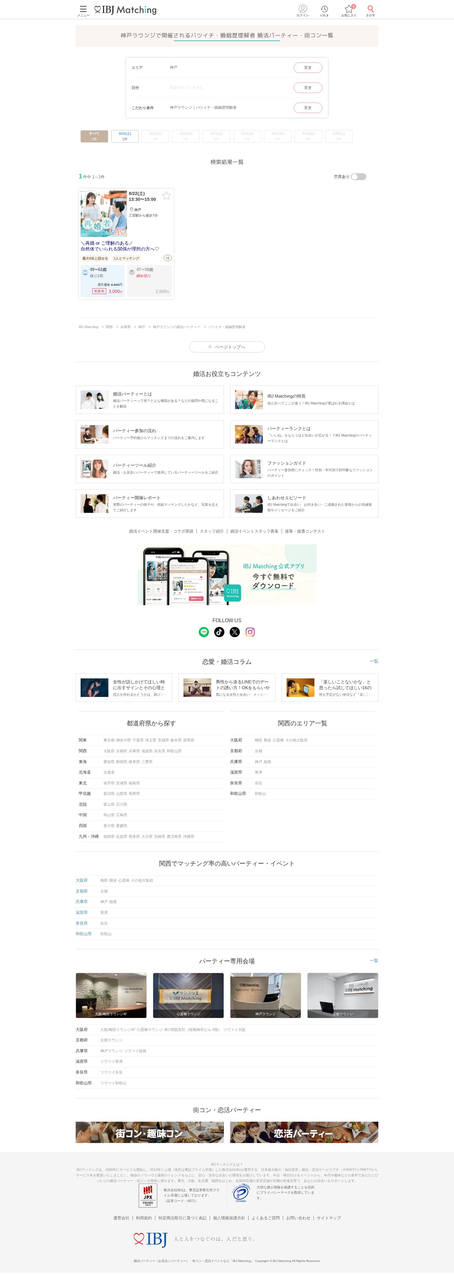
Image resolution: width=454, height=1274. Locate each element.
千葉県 (138, 740)
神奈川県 (123, 740)
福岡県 (109, 836)
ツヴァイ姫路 (135, 1051)
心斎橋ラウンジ (150, 1029)
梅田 (258, 740)
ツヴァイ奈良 (111, 1072)
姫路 (267, 762)
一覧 (374, 661)
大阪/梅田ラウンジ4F (117, 1029)
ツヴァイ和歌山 (113, 1083)
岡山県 (109, 815)
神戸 (258, 762)
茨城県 (163, 740)
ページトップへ (230, 346)
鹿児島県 (174, 836)
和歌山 (260, 793)
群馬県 (188, 740)
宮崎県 (159, 836)
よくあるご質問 (266, 1218)
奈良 (258, 783)
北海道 (109, 772)
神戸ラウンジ (111, 1051)
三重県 (147, 762)
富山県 (109, 804)
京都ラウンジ (111, 1040)
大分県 (147, 836)
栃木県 (176, 740)
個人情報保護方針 (229, 1218)
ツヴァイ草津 (111, 1061)
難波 (267, 740)
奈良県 (159, 751)
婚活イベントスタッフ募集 (254, 531)
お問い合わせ (298, 1218)
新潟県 (109, 793)
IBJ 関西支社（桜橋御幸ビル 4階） (193, 1029)
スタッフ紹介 (212, 531)
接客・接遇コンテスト (305, 531)
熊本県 (134, 836)
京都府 (121, 751)
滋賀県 (147, 751)
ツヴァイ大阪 (234, 1029)
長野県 (134, 793)
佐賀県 (121, 836)
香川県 (109, 826)
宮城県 (121, 783)
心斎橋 (278, 740)
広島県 (121, 815)
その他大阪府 (296, 740)
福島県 (134, 783)
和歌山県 (174, 751)
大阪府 (109, 751)
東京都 (109, 740)
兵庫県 (134, 751)
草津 (258, 772)
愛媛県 (121, 826)
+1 (168, 258)
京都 (258, 751)
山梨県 (121, 793)
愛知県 (109, 762)
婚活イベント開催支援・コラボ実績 (161, 531)
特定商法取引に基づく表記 (182, 1218)
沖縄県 (188, 836)
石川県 (121, 804)
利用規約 (144, 1218)
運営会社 (121, 1218)
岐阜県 (134, 762)
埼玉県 (150, 740)
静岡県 (121, 762)
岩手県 (109, 783)
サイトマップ (329, 1218)
